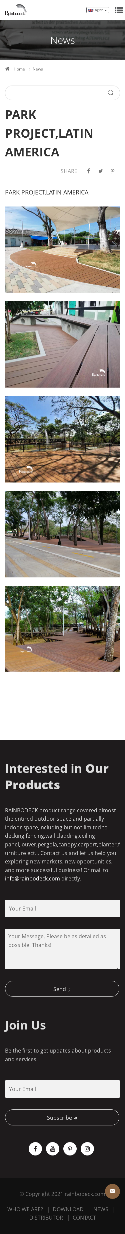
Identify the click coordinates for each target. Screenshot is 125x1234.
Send (60, 989)
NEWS (100, 1209)
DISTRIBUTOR (46, 1217)
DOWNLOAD (68, 1209)
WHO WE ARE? (25, 1209)
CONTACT (84, 1217)
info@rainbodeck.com (32, 878)
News (38, 69)
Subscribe (60, 1117)
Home (19, 69)
